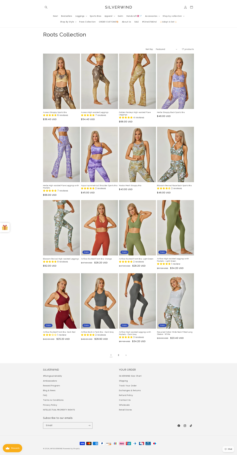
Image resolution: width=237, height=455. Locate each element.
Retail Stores (125, 409)
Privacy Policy (50, 405)
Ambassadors (50, 380)
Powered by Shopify (71, 448)
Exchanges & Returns (130, 390)
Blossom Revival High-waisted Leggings (61, 259)
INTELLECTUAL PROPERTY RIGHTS (59, 409)
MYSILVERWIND (56, 448)
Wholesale (124, 405)
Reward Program (51, 385)
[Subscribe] (89, 425)
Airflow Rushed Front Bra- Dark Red (59, 332)
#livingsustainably (52, 376)
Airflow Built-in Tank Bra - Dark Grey (97, 332)
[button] (46, 7)
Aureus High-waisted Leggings (94, 112)
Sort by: (149, 49)
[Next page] (126, 355)
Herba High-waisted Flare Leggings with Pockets (61, 186)
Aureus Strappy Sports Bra (55, 112)
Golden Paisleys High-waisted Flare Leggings (135, 113)
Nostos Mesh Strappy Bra (130, 185)
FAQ (45, 395)
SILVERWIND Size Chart (130, 376)
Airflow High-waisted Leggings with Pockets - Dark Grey (135, 333)
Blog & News (49, 390)
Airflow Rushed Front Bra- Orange (96, 259)
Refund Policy (126, 395)
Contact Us (125, 400)
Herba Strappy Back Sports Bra (171, 112)
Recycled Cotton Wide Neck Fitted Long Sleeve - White (174, 333)
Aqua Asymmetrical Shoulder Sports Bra (99, 185)
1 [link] (111, 355)
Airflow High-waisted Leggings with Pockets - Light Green (173, 260)
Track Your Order (128, 385)
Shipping (123, 380)
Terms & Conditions (53, 400)
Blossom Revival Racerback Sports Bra (174, 185)
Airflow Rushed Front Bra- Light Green (136, 259)
